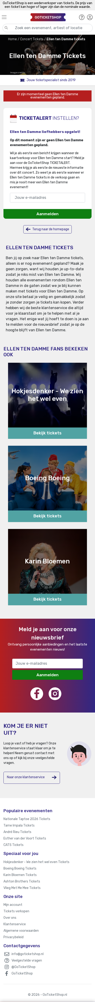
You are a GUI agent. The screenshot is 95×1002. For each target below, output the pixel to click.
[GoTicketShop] (48, 17)
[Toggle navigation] (14, 17)
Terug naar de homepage (50, 229)
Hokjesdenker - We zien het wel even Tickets (36, 862)
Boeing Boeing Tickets (19, 868)
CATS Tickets (13, 845)
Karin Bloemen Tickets (20, 875)
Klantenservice (14, 924)
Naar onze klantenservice (26, 777)
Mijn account (12, 905)
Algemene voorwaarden (21, 931)
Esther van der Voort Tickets (24, 838)
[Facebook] (36, 693)
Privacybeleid (13, 937)
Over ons (9, 918)
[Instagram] (55, 693)
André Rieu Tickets (17, 832)
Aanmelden (47, 214)
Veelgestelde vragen (27, 960)
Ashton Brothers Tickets (21, 881)
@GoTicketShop (24, 967)
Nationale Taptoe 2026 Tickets (26, 819)
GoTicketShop (22, 973)
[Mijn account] (90, 17)
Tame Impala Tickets (19, 825)
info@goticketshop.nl (28, 954)
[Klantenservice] (82, 17)
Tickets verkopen (16, 911)
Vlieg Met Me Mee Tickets (22, 888)
